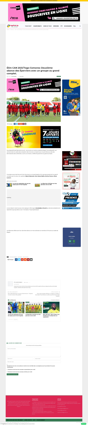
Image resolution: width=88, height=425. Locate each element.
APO (34, 420)
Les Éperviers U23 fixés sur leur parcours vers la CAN (49, 184)
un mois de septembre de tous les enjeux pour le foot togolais (21, 184)
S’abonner (84, 423)
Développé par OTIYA (72, 243)
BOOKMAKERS (68, 26)
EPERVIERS (56, 26)
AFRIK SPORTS (28, 420)
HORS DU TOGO (47, 26)
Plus (74, 26)
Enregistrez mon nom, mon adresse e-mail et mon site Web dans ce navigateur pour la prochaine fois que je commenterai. (31, 366)
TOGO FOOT (28, 26)
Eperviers (58, 76)
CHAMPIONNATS (37, 26)
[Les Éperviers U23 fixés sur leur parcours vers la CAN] (37, 185)
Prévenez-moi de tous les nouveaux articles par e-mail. (20, 371)
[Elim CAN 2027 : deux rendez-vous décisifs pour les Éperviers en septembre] (51, 307)
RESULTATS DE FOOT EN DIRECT (15, 420)
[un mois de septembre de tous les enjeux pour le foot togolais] (9, 185)
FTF (61, 26)
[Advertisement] (44, 39)
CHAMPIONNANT (41, 420)
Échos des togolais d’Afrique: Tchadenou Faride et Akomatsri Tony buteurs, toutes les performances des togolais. (47, 295)
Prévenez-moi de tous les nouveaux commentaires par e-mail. (21, 369)
